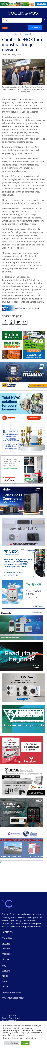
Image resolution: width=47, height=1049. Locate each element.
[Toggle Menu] (5, 27)
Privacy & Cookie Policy (13, 997)
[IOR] (21, 874)
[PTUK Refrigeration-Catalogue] (21, 750)
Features (6, 948)
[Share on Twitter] (18, 322)
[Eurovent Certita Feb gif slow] (23, 719)
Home (17, 34)
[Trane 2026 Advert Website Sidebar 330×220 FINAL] (21, 407)
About (5, 975)
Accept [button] (25, 1043)
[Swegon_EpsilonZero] (23, 687)
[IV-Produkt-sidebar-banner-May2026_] (21, 469)
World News (8, 938)
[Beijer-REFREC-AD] (23, 4)
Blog (4, 965)
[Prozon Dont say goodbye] (23, 563)
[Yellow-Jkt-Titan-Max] (23, 376)
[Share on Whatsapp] (12, 322)
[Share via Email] (25, 322)
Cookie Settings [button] (11, 1043)
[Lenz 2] (21, 843)
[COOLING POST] (21, 812)
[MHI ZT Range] (23, 532)
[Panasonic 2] (21, 625)
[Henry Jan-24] (23, 438)
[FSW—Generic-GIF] (23, 308)
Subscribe (35, 27)
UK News (26, 34)
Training (6, 970)
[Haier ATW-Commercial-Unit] (21, 501)
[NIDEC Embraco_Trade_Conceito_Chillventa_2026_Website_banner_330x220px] (21, 656)
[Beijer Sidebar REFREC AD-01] (23, 345)
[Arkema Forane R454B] (23, 594)
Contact (5, 981)
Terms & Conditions (11, 992)
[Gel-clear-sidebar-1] (23, 781)
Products (6, 953)
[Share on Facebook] (5, 322)
